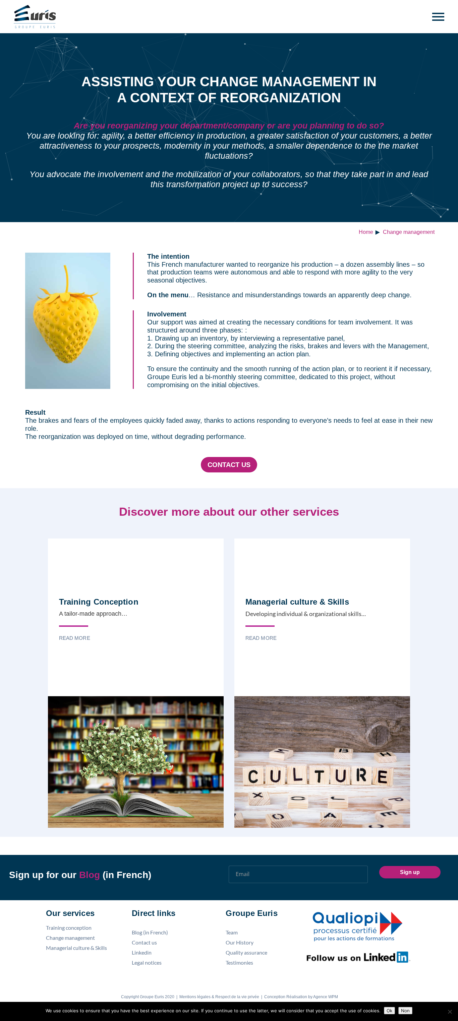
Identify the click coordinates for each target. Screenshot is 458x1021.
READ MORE (74, 638)
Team (232, 932)
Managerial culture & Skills (297, 601)
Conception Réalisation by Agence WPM (301, 996)
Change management (409, 232)
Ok (389, 1010)
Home (366, 232)
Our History (239, 942)
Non (405, 1010)
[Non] (449, 1011)
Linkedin (142, 952)
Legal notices (147, 962)
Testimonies (239, 962)
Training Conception (98, 601)
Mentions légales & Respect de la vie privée (219, 996)
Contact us (229, 464)
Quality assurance (246, 952)
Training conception (69, 927)
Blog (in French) (150, 932)
